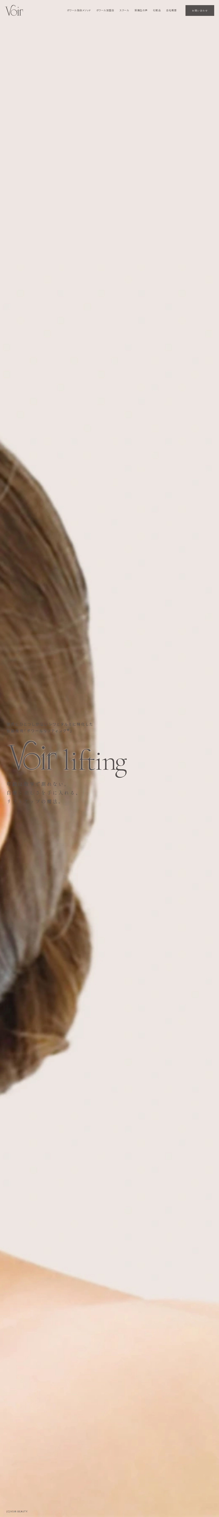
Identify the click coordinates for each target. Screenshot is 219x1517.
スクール (124, 10)
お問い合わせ (200, 10)
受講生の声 (141, 10)
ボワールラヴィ (77, 23)
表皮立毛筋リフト (78, 18)
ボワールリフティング (80, 12)
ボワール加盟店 (105, 10)
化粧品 (157, 10)
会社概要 (171, 10)
